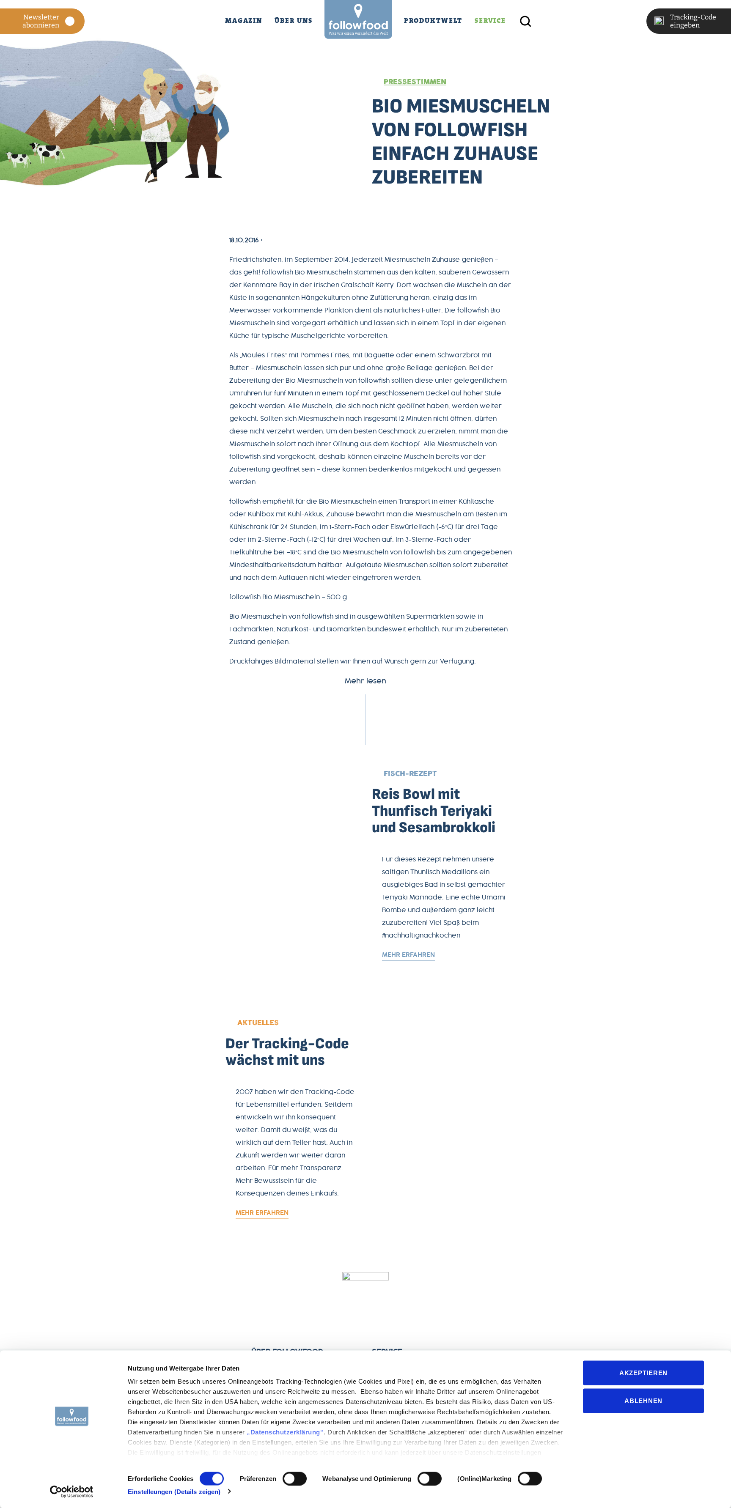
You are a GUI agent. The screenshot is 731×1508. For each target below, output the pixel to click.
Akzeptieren (643, 1372)
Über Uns (293, 20)
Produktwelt (433, 20)
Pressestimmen (415, 82)
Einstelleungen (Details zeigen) (174, 1491)
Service (490, 20)
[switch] (295, 1478)
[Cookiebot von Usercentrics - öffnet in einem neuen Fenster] (72, 1491)
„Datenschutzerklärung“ (285, 1432)
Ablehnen (643, 1400)
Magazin (243, 20)
